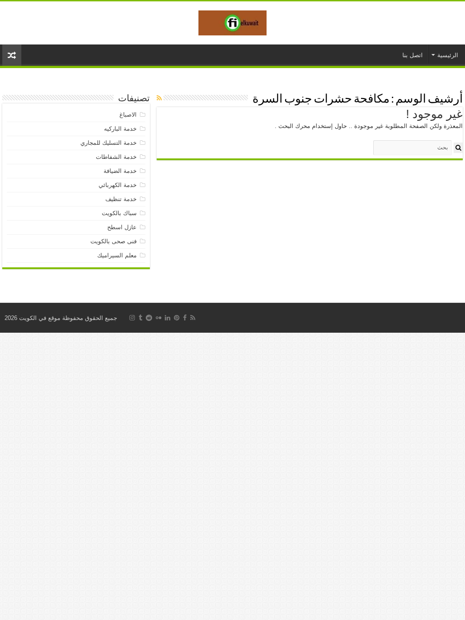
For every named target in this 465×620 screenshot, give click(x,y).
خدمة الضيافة (120, 170)
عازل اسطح (122, 227)
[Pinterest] (176, 317)
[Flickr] (158, 317)
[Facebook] (185, 317)
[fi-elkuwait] (232, 21)
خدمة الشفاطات (116, 156)
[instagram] (132, 317)
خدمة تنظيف (121, 199)
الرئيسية (447, 55)
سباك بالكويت (119, 213)
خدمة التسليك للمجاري (108, 142)
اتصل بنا (412, 55)
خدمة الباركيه (120, 128)
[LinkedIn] (167, 317)
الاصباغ (128, 114)
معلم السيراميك (117, 255)
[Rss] (192, 317)
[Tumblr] (140, 317)
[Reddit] (149, 317)
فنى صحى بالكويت (113, 241)
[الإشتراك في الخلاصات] (159, 98)
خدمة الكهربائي (118, 185)
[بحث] (458, 148)
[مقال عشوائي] (11, 55)
